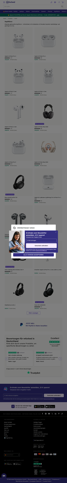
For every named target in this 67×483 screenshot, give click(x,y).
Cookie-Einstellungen (34, 240)
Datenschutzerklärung (30, 241)
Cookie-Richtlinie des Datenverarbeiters (24, 243)
